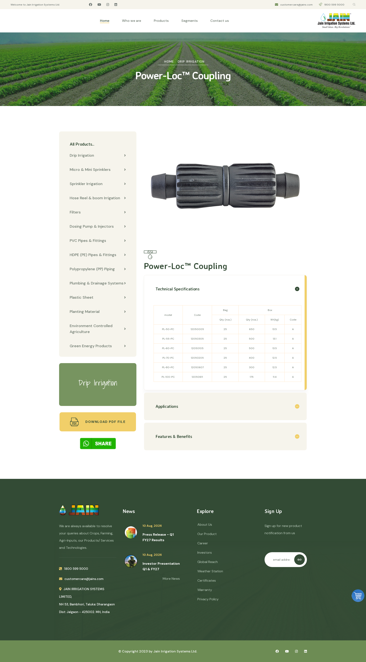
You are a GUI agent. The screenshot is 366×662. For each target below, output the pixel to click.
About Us (204, 524)
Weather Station (210, 571)
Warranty (204, 590)
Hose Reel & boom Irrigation (95, 198)
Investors (204, 552)
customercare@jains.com (296, 4)
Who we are (131, 20)
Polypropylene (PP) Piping (92, 269)
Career (202, 543)
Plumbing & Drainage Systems (96, 283)
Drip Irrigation (191, 61)
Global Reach (207, 562)
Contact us (219, 20)
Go (299, 559)
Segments (189, 20)
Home (104, 20)
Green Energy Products (91, 345)
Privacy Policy (208, 599)
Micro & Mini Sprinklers (90, 169)
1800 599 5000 (334, 4)
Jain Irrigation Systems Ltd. (175, 651)
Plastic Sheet (81, 297)
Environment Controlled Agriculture (91, 328)
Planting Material (85, 311)
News (129, 511)
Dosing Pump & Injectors (92, 226)
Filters (75, 212)
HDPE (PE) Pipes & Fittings (93, 254)
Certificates (206, 580)
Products (161, 20)
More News (171, 578)
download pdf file (104, 421)
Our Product (207, 534)
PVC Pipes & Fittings (88, 240)
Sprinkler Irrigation (86, 183)
